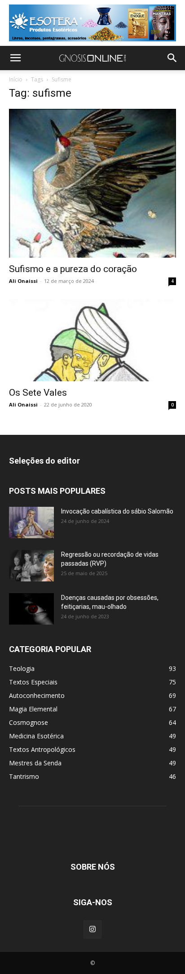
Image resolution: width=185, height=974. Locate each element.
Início (15, 79)
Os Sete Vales (38, 392)
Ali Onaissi (23, 280)
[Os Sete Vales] (92, 340)
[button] (15, 58)
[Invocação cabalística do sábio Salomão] (31, 522)
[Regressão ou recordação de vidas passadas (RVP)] (31, 565)
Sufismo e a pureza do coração (73, 269)
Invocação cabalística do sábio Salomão (117, 511)
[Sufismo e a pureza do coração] (92, 183)
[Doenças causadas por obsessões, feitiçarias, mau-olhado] (31, 609)
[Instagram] (92, 929)
